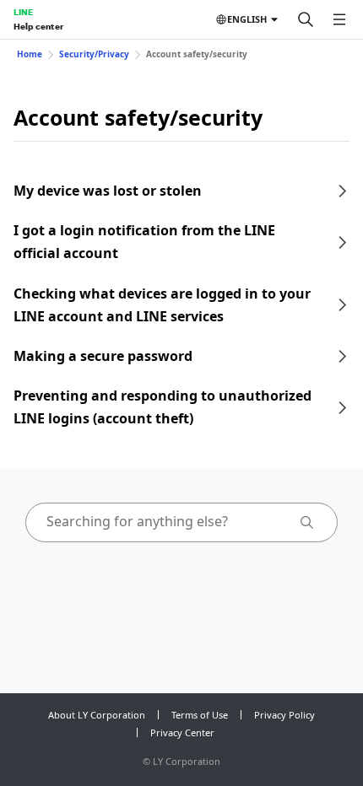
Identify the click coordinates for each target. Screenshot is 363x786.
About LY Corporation (96, 714)
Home (29, 54)
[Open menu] (339, 19)
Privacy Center (182, 732)
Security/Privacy (94, 54)
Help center (38, 26)
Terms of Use (199, 714)
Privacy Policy (284, 714)
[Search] (305, 19)
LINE (23, 12)
